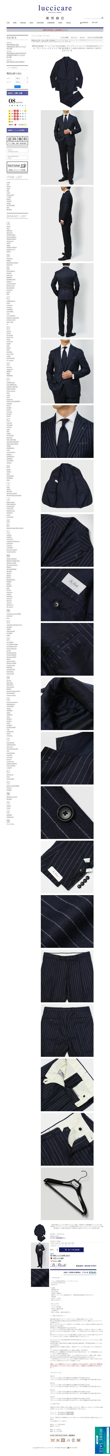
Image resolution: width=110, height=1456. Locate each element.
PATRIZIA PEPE (11, 669)
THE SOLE (9, 735)
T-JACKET (9, 768)
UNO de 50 (10, 774)
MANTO (9, 567)
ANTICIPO (9, 233)
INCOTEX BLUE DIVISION (14, 495)
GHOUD (9, 463)
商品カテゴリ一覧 (35, 40)
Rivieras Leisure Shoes (13, 691)
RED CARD (10, 682)
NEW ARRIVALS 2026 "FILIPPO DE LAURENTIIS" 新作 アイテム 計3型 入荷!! (16, 55)
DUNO (9, 356)
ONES (8, 635)
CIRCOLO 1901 (11, 320)
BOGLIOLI (10, 258)
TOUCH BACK (11, 753)
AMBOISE (9, 230)
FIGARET (9, 407)
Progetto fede (11, 665)
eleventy (9, 367)
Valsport (9, 788)
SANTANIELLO (11, 704)
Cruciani (9, 307)
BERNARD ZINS (11, 279)
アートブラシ (10, 824)
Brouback (9, 290)
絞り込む (17, 86)
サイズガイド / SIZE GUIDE (66, 1412)
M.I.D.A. (9, 590)
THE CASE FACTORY (12, 749)
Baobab (9, 273)
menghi (9, 594)
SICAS (8, 723)
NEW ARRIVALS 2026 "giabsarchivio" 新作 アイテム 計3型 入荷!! (16, 46)
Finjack (9, 409)
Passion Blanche (12, 648)
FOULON (9, 412)
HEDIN (8, 469)
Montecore (10, 605)
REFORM (9, 209)
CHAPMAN (10, 309)
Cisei (8, 313)
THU (8, 751)
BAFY (8, 269)
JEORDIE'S (9, 513)
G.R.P (8, 450)
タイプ (9, 82)
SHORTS (9, 201)
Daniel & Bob (11, 358)
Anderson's (10, 241)
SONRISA (9, 725)
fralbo (8, 395)
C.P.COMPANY (11, 315)
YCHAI (8, 808)
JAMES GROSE (11, 502)
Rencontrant (10, 687)
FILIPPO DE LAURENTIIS (13, 401)
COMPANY (51, 22)
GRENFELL (10, 458)
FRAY (8, 393)
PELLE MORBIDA (11, 655)
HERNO (9, 472)
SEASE (8, 712)
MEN (14, 22)
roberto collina (11, 695)
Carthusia (9, 305)
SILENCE (9, 721)
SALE (31, 22)
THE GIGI (9, 423)
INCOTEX (9, 491)
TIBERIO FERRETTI (12, 763)
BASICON (9, 275)
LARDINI (9, 537)
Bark (8, 267)
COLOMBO (10, 311)
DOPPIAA (9, 352)
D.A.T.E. (9, 331)
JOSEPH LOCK (11, 510)
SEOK (8, 717)
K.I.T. (8, 524)
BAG (8, 207)
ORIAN (9, 629)
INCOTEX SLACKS (12, 493)
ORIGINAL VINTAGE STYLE (14, 625)
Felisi (8, 397)
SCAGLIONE (10, 706)
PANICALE (9, 667)
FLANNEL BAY (11, 382)
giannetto (9, 437)
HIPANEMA (10, 478)
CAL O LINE (10, 322)
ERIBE (8, 373)
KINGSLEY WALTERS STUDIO (15, 528)
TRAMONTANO (11, 744)
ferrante (9, 414)
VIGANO (9, 790)
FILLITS (9, 405)
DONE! (9, 343)
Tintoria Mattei (11, 765)
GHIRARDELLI (10, 448)
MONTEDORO (11, 579)
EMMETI (9, 371)
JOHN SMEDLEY (11, 504)
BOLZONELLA (11, 271)
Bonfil (8, 292)
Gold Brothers (11, 452)
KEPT (8, 526)
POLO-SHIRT (10, 195)
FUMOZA (9, 403)
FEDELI (9, 416)
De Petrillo (10, 335)
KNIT (8, 191)
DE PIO (9, 333)
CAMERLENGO (11, 301)
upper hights (10, 779)
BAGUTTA (9, 265)
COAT (8, 182)
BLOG (69, 22)
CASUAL (23, 22)
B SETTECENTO (11, 283)
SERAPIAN (9, 710)
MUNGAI (9, 586)
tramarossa (10, 761)
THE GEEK (9, 425)
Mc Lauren (10, 607)
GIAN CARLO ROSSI (12, 444)
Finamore (9, 399)
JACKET (9, 186)
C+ (7, 324)
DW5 (8, 345)
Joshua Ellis (10, 508)
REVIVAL (9, 689)
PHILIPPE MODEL (11, 653)
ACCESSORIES (11, 205)
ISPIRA (8, 489)
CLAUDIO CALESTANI (13, 318)
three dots (10, 747)
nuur (8, 618)
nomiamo (10, 616)
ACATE (8, 226)
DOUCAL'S (10, 341)
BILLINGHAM (10, 288)
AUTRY (9, 243)
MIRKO (9, 584)
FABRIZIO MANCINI (12, 386)
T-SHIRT (9, 197)
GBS (8, 431)
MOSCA (9, 573)
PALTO (9, 659)
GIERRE (9, 446)
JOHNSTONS (10, 506)
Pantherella (10, 671)
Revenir (9, 680)
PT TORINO (10, 642)
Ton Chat (9, 757)
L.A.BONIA (10, 547)
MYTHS (9, 577)
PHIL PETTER (10, 673)
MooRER (9, 571)
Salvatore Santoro (12, 702)
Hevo (8, 474)
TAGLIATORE (10, 742)
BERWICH (9, 277)
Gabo (8, 429)
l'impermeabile (11, 552)
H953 (8, 480)
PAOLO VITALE (11, 661)
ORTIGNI (9, 627)
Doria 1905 (10, 354)
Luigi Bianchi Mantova (13, 541)
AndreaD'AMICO (11, 237)
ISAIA (8, 487)
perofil (9, 650)
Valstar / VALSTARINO (13, 786)
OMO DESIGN (11, 631)
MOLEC (9, 575)
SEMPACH (9, 714)
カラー (9, 78)
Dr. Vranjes (10, 360)
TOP (8, 22)
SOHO (8, 733)
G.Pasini (9, 427)
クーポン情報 (64, 37)
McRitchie (9, 596)
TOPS (8, 193)
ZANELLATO (10, 817)
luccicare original (12, 549)
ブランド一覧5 (44, 40)
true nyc (9, 759)
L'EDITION (10, 543)
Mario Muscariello (12, 565)
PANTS (9, 199)
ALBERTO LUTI (11, 249)
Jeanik (8, 515)
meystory (9, 592)
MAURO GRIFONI (12, 558)
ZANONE (9, 815)
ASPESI (9, 251)
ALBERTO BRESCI (12, 247)
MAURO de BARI (11, 563)
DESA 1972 (10, 337)
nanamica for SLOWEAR (14, 614)
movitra (9, 602)
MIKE (8, 588)
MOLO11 (9, 600)
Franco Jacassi (11, 391)
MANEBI (9, 581)
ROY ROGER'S (11, 693)
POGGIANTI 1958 (12, 646)
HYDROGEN (10, 476)
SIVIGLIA (9, 719)
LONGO (9, 535)
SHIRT (8, 188)
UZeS (8, 777)
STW (8, 729)
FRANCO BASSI (11, 389)
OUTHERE (9, 633)
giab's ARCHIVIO (11, 439)
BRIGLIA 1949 (11, 285)
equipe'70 (10, 369)
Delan (8, 339)
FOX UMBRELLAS (11, 384)
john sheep (10, 517)
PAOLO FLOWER (11, 663)
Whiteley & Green (12, 797)
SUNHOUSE (10, 731)
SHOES (9, 203)
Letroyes (9, 545)
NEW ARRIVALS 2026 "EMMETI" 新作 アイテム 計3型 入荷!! (16, 63)
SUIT (8, 184)
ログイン (82, 37)
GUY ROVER (10, 435)
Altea (8, 228)
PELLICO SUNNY (11, 657)
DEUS (8, 350)
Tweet (52, 1253)
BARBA (9, 260)
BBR (8, 294)
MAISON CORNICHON (13, 561)
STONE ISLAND (11, 727)
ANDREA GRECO (11, 239)
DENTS (9, 348)
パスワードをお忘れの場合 (95, 37)
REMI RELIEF (10, 685)
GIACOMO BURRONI (13, 442)
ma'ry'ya (9, 598)
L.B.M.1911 (10, 539)
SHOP (60, 22)
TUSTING (9, 755)
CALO (8, 303)
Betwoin (9, 281)
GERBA (9, 433)
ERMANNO (10, 375)
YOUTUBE (40, 22)
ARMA (8, 245)
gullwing (9, 454)
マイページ (74, 37)
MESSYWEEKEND (11, 569)
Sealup (9, 708)
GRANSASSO (10, 456)
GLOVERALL (10, 460)
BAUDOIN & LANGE (12, 262)
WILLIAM (9, 799)
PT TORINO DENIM (12, 644)
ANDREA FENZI (11, 235)
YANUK (9, 806)
